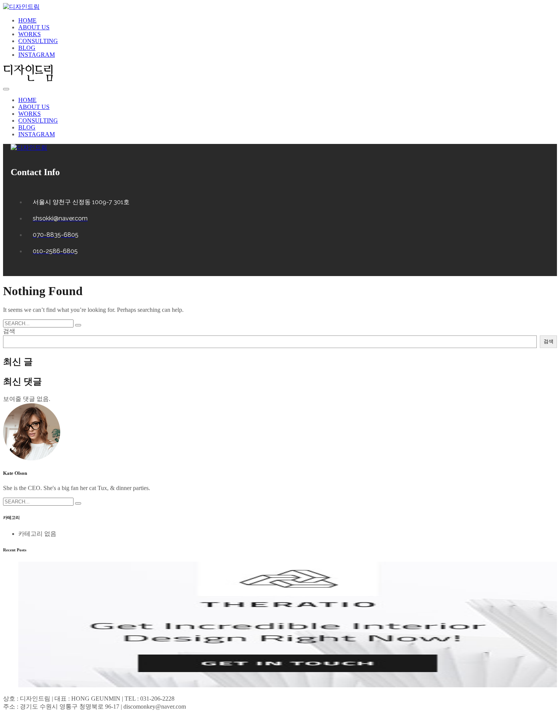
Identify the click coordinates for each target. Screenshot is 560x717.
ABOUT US (34, 27)
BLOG (26, 48)
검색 (9, 331)
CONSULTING (38, 41)
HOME (27, 20)
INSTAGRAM (36, 54)
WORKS (29, 34)
